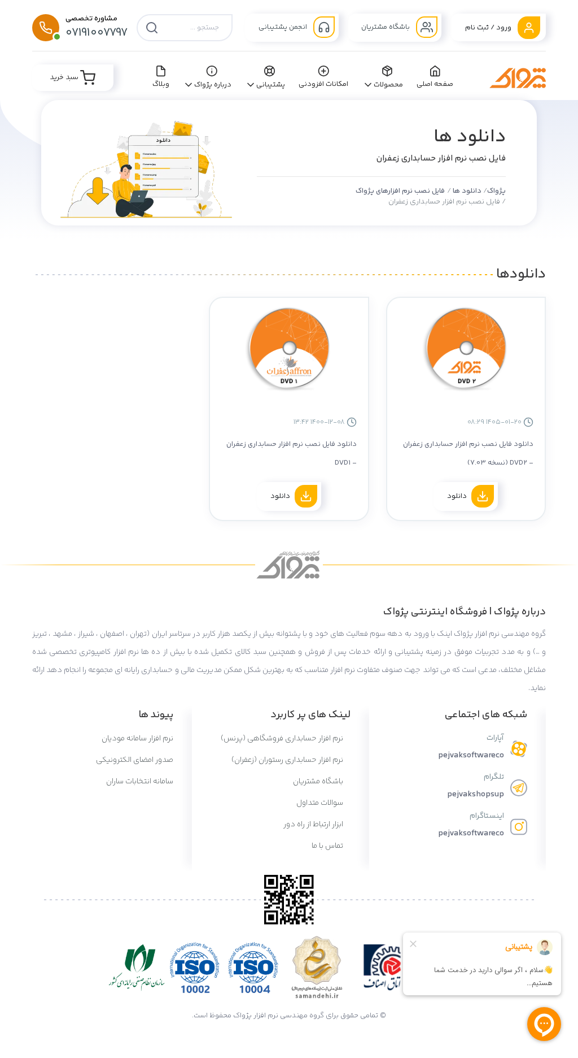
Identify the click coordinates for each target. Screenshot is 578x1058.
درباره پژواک (213, 84)
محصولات (388, 84)
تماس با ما (328, 846)
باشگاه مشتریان (386, 27)
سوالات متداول (320, 803)
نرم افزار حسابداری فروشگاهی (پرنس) (283, 738)
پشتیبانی (270, 84)
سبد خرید (65, 77)
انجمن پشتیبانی (284, 27)
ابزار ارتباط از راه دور (314, 824)
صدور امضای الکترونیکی (134, 760)
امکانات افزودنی (324, 84)
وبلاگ (160, 84)
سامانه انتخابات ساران (139, 781)
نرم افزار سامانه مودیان (137, 738)
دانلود (457, 496)
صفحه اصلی (435, 84)
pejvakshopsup (475, 794)
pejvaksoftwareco (471, 755)
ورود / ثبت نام (489, 27)
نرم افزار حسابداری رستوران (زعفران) (288, 760)
